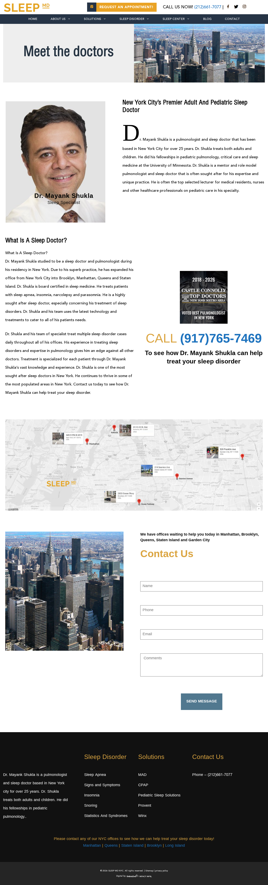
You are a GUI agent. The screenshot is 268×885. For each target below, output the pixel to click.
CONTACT (232, 19)
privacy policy (161, 871)
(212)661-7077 (207, 7)
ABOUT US (58, 19)
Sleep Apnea (95, 775)
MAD (142, 775)
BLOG (207, 19)
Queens (111, 846)
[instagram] (244, 7)
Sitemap (149, 871)
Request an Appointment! (126, 7)
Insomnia (91, 795)
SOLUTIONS (92, 19)
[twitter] (236, 7)
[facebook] (228, 7)
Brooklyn (154, 846)
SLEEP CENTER (174, 19)
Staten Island (132, 846)
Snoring (90, 806)
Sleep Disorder (132, 19)
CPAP (143, 785)
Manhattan (92, 846)
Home (32, 19)
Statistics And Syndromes (106, 816)
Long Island (175, 846)
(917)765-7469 (221, 338)
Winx (142, 816)
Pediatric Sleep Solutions (159, 795)
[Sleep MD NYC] (27, 7)
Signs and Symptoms (102, 785)
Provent (144, 806)
